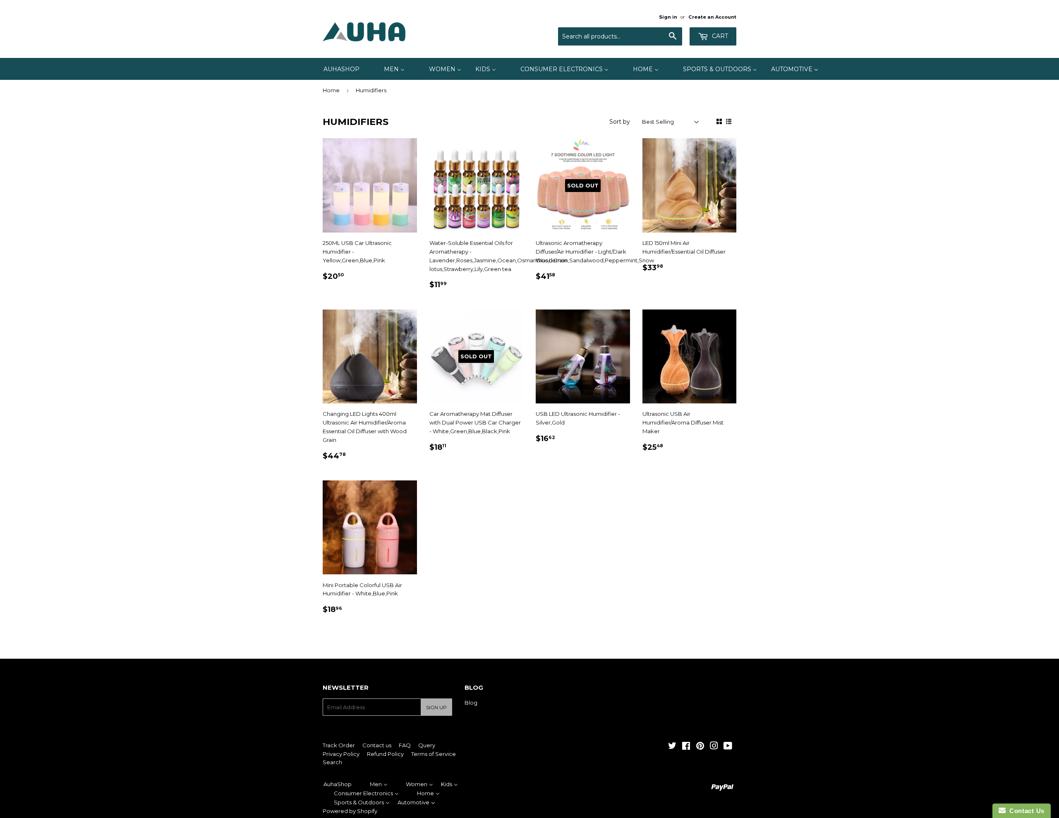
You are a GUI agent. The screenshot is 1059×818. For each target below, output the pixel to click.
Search (332, 762)
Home (331, 90)
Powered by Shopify (350, 811)
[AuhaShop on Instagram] (714, 747)
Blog (471, 702)
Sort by (619, 121)
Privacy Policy (341, 754)
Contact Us (1025, 810)
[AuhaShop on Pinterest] (700, 747)
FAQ (405, 745)
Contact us (376, 745)
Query (426, 745)
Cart (719, 36)
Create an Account (712, 17)
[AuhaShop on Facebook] (686, 747)
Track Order (339, 745)
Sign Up (436, 707)
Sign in (668, 17)
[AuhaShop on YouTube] (728, 747)
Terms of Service (433, 754)
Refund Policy (385, 754)
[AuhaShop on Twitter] (672, 747)
